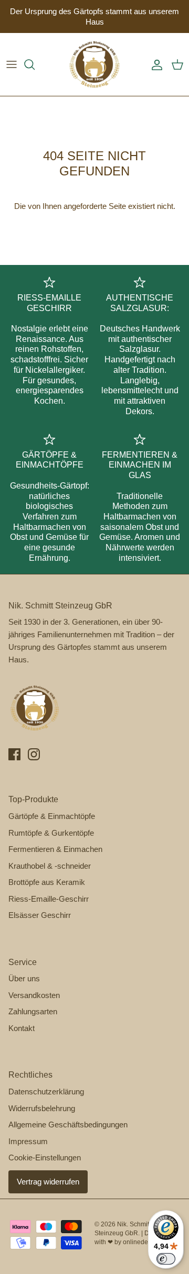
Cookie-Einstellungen (44, 1157)
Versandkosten (34, 995)
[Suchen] (34, 64)
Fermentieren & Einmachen (55, 849)
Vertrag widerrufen (48, 1181)
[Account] (154, 64)
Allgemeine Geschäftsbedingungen (68, 1124)
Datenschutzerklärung (46, 1091)
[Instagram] (34, 754)
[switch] (165, 1259)
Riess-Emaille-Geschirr (48, 898)
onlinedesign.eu (146, 1242)
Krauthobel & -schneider (49, 865)
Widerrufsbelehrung (41, 1108)
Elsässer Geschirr (39, 915)
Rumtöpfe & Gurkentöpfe (51, 832)
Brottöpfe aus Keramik (46, 882)
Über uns (24, 978)
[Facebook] (14, 754)
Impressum (28, 1141)
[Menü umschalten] (11, 64)
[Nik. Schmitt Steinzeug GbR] (94, 64)
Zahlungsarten (32, 1011)
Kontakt (21, 1028)
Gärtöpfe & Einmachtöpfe (51, 816)
